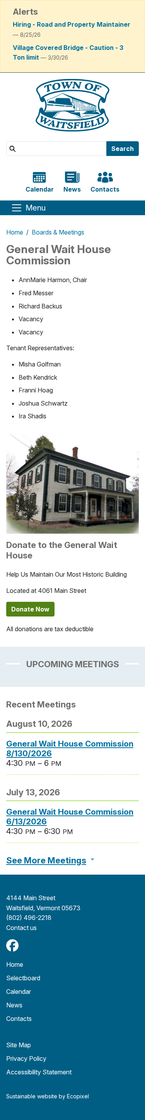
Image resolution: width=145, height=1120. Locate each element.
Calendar (18, 991)
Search (122, 148)
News (14, 1005)
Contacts (19, 1018)
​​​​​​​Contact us (21, 928)
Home (14, 232)
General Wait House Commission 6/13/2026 (69, 816)
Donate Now (30, 609)
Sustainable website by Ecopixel (47, 1096)
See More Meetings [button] (46, 860)
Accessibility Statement (39, 1072)
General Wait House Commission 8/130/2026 (69, 748)
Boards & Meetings (58, 232)
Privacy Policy (26, 1058)
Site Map (18, 1045)
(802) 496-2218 (28, 917)
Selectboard (23, 978)
